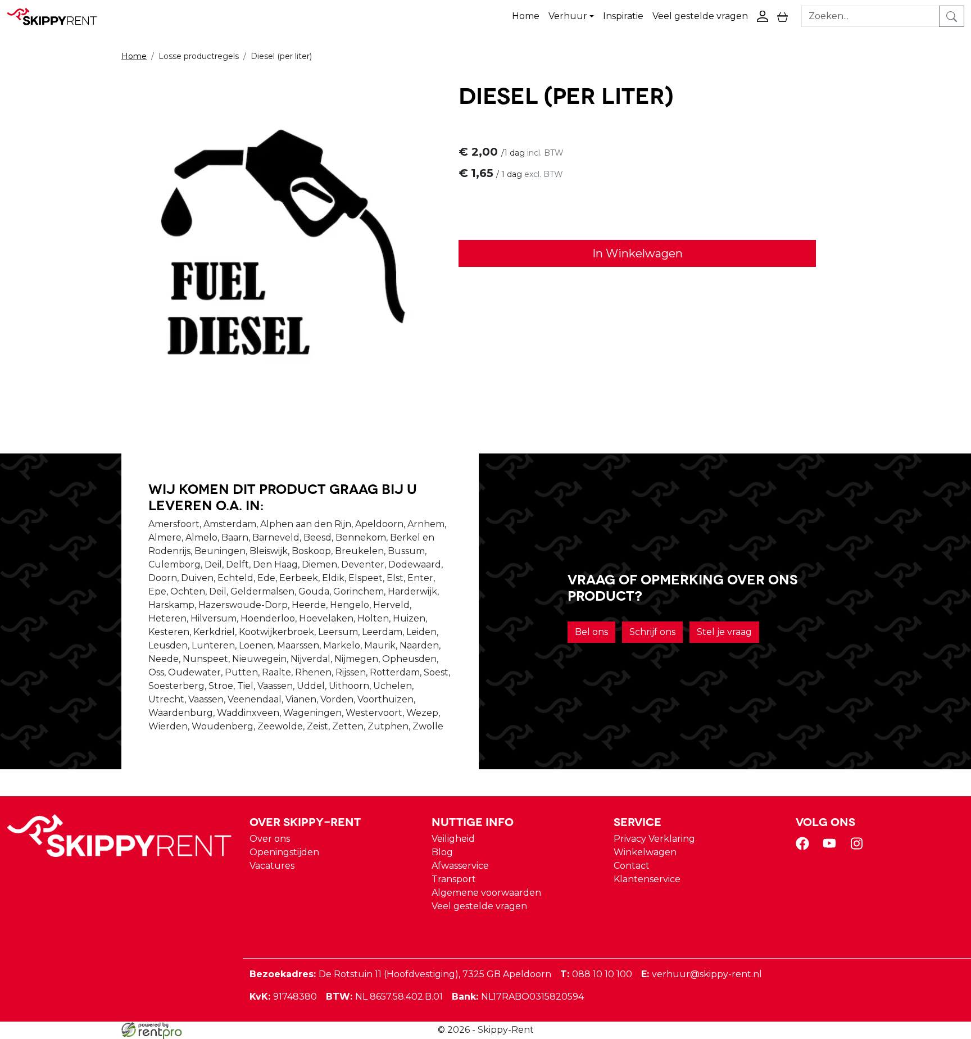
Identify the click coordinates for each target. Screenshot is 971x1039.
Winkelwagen (645, 852)
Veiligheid (453, 838)
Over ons (269, 838)
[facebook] (805, 847)
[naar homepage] (57, 16)
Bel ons (591, 632)
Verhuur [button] (567, 16)
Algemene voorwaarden (486, 892)
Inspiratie (623, 16)
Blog (442, 852)
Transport (454, 879)
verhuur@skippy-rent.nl (701, 974)
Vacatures (271, 865)
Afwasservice (460, 865)
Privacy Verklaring (654, 838)
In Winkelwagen (637, 253)
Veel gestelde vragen (700, 16)
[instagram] (859, 847)
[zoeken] (951, 16)
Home (525, 16)
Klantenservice (647, 879)
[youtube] (832, 847)
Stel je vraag (724, 632)
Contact (632, 865)
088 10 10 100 (596, 974)
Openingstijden (284, 852)
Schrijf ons (652, 632)
